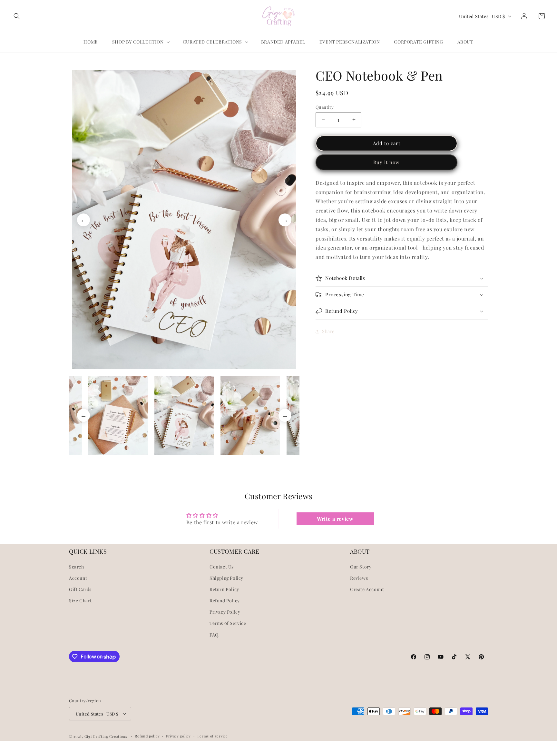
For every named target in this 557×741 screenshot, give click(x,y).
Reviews (359, 578)
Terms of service (212, 736)
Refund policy (147, 736)
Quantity (325, 107)
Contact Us (222, 567)
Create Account (367, 589)
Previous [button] (83, 219)
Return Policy (224, 589)
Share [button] (328, 331)
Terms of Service (228, 623)
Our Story (360, 567)
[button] (17, 16)
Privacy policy (178, 736)
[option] (184, 219)
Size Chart (80, 601)
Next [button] (284, 219)
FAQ (214, 635)
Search (76, 567)
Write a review (335, 518)
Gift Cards (80, 589)
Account (78, 578)
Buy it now (386, 162)
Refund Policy (225, 601)
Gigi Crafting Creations (106, 736)
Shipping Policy (226, 578)
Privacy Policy (225, 612)
